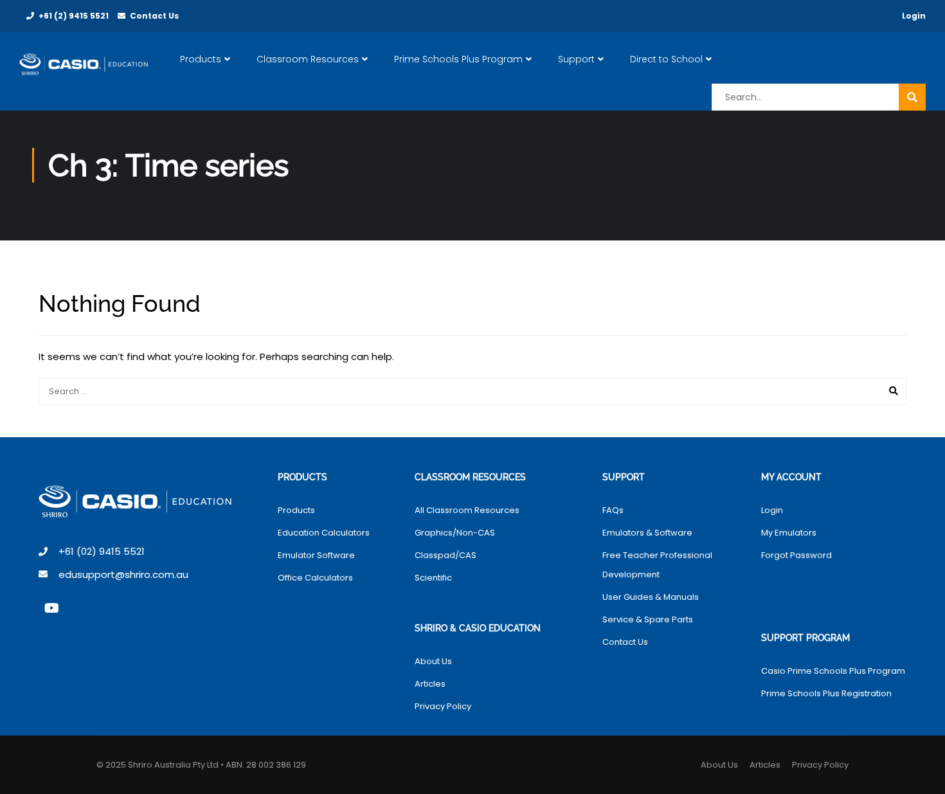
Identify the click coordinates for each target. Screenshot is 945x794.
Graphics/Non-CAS (455, 533)
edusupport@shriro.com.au (123, 574)
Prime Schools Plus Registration (826, 693)
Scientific (433, 578)
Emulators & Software (647, 533)
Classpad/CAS (445, 555)
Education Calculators (324, 533)
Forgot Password (796, 555)
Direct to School (666, 59)
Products (200, 59)
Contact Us (154, 15)
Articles (430, 684)
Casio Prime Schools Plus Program (833, 671)
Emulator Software (316, 555)
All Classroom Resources (467, 510)
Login (914, 15)
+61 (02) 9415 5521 (102, 551)
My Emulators (788, 533)
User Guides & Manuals (650, 597)
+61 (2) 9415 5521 (74, 15)
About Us (433, 661)
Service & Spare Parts (647, 619)
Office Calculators (315, 578)
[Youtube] (51, 608)
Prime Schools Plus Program (458, 59)
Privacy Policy (443, 706)
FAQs (613, 510)
